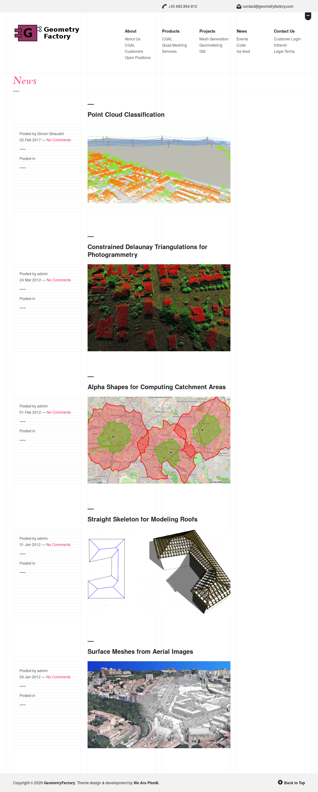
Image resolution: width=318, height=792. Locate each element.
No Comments (59, 139)
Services (169, 51)
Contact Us (284, 31)
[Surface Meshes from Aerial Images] (159, 747)
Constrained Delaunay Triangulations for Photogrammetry (147, 250)
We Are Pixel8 (146, 782)
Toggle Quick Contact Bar (308, 16)
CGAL (130, 45)
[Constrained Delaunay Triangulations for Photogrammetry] (159, 350)
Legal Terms (284, 51)
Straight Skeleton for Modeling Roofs (143, 518)
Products (170, 31)
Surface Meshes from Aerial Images (140, 651)
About (130, 31)
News (242, 31)
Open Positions (138, 57)
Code (241, 45)
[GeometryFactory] (47, 40)
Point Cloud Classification (126, 114)
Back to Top (294, 782)
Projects (207, 31)
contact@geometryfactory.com (268, 6)
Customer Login (287, 38)
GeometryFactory (59, 782)
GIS (202, 51)
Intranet (280, 45)
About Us (132, 38)
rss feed (243, 51)
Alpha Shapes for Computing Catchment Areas (157, 386)
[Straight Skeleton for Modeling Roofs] (159, 614)
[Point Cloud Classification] (159, 210)
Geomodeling (210, 45)
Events (242, 38)
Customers (134, 51)
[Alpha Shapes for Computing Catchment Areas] (159, 482)
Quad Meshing (174, 45)
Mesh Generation (214, 38)
